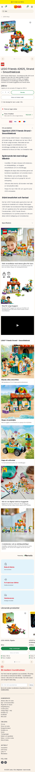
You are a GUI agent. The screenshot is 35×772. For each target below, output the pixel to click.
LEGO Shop (6, 16)
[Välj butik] (2, 7)
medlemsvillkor (5, 689)
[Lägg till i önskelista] (30, 22)
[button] (27, 7)
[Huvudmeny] (32, 7)
